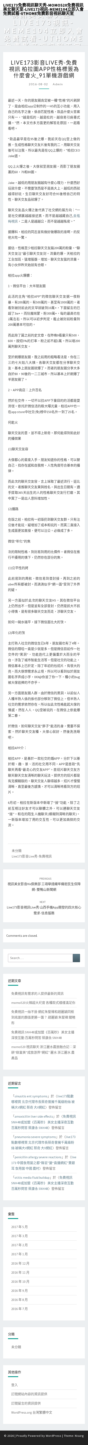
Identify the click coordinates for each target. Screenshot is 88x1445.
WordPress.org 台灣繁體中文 (31, 1412)
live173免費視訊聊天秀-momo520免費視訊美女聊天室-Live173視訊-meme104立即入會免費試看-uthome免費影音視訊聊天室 (43, 6)
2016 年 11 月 (20, 1272)
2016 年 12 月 (20, 1263)
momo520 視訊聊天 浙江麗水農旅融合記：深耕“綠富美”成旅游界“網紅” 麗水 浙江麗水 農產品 (43, 1052)
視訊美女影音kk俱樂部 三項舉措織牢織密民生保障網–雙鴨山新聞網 (44, 884)
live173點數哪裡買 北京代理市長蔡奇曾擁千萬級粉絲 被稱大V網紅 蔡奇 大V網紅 (43, 1101)
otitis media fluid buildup (32, 1177)
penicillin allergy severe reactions (38, 1157)
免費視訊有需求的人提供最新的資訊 (37, 993)
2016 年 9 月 (19, 1291)
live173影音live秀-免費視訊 (32, 856)
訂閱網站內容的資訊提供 (29, 1394)
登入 (14, 1385)
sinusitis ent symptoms (31, 1096)
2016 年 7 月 (19, 1309)
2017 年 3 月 (19, 1236)
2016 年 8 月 (19, 1300)
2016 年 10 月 (20, 1281)
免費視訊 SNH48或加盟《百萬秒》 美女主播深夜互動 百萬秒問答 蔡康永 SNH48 (43, 1122)
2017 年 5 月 (19, 1227)
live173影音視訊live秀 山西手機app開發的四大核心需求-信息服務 (44, 907)
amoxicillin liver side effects (34, 1116)
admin (58, 84)
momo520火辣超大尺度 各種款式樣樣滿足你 (43, 1003)
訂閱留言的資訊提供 (26, 1403)
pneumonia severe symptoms (35, 1137)
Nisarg (79, 1436)
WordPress (53, 1436)
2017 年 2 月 (19, 1245)
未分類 (16, 851)
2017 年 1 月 (19, 1254)
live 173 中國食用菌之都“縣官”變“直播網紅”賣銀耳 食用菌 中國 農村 (43, 1162)
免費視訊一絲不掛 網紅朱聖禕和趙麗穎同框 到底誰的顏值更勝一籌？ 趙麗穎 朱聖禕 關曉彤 (43, 1017)
